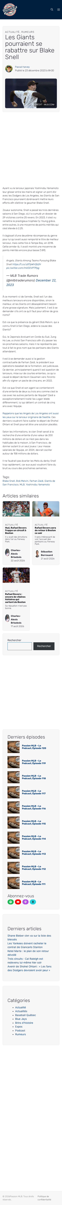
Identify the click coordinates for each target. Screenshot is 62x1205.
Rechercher (14, 640)
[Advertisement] (31, 149)
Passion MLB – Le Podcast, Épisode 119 (34, 762)
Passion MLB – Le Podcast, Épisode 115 (34, 822)
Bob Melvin (22, 480)
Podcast (20, 1030)
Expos (18, 1026)
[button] (52, 9)
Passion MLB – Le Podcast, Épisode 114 (34, 837)
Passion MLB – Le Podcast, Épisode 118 (34, 777)
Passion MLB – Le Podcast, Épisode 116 (34, 807)
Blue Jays (21, 1018)
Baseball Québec (25, 1015)
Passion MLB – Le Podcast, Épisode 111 (33, 883)
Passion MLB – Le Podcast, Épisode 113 (34, 852)
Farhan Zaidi (36, 480)
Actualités (21, 1011)
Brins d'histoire (24, 1022)
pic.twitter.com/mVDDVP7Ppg (22, 267)
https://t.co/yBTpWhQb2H (26, 264)
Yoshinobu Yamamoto (38, 484)
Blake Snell (9, 480)
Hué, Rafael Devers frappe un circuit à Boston (15, 530)
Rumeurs (20, 1034)
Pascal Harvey (22, 67)
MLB (22, 484)
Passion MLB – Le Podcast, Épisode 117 (34, 792)
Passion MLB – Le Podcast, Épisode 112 (34, 867)
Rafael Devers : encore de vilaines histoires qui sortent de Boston (15, 598)
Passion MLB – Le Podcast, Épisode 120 (34, 747)
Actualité (20, 1007)
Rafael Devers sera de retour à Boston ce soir (45, 530)
